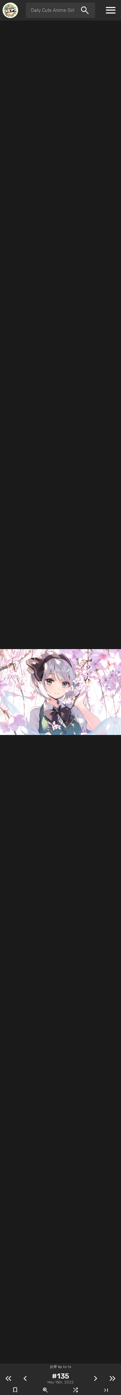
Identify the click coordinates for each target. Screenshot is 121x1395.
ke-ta (67, 1367)
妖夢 (53, 1367)
